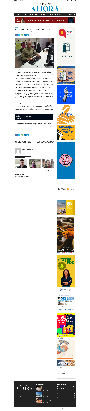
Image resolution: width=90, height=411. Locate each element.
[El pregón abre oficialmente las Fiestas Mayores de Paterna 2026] (39, 388)
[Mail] (71, 1)
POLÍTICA (31, 14)
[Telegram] (27, 35)
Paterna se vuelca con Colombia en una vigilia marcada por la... (47, 400)
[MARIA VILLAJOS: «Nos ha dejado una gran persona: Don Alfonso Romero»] (48, 163)
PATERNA (24, 14)
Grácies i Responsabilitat (33, 169)
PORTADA (18, 14)
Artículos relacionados (20, 157)
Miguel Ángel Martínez (20, 31)
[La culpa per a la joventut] (21, 163)
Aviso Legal (61, 408)
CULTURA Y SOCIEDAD (61, 388)
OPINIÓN (16, 27)
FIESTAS (49, 14)
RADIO (70, 14)
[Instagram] (68, 1)
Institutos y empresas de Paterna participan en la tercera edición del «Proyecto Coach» (23, 143)
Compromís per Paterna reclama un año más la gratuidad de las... (47, 394)
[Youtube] (75, 1)
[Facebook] (66, 1)
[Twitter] (73, 1)
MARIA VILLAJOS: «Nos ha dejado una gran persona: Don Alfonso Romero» (48, 170)
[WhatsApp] (22, 35)
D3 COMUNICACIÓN (72, 408)
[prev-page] (52, 157)
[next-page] (53, 157)
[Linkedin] (69, 1)
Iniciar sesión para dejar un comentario (22, 176)
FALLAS (54, 14)
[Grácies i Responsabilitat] (35, 163)
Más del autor (27, 157)
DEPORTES (43, 14)
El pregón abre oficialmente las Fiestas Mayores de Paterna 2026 (48, 388)
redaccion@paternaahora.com (25, 394)
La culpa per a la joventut (20, 169)
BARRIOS (36, 14)
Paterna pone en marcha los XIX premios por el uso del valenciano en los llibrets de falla (45, 143)
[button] (74, 14)
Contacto (66, 408)
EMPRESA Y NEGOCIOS (62, 14)
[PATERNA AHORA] (45, 7)
